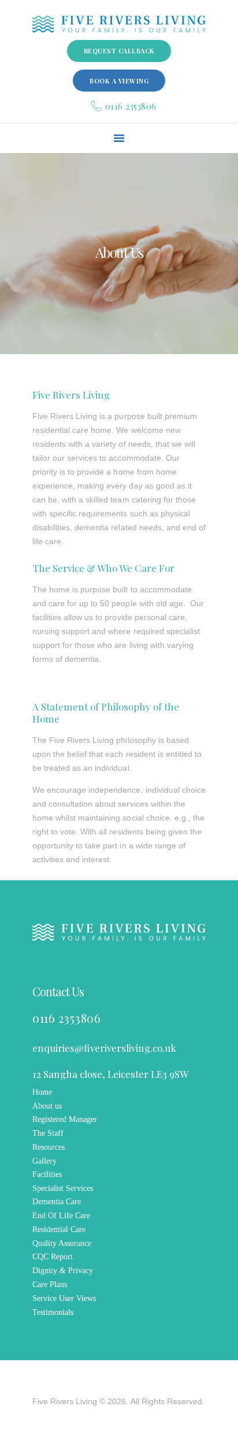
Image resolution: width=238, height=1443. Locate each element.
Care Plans (49, 1284)
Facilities (47, 1174)
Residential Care (58, 1229)
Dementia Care (56, 1201)
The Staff (48, 1133)
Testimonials (52, 1312)
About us (47, 1106)
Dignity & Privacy (62, 1270)
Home (42, 1092)
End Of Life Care (61, 1215)
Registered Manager (64, 1119)
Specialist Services (62, 1188)
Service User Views (64, 1298)
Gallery (44, 1161)
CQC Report (52, 1256)
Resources (48, 1147)
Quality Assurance (61, 1243)
